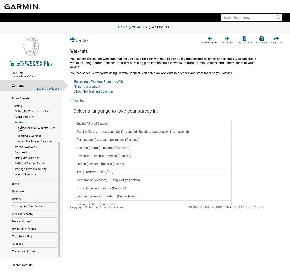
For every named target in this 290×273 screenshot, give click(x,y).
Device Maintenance (24, 228)
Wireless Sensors (22, 213)
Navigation (18, 191)
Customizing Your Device (27, 206)
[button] (210, 40)
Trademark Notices (23, 251)
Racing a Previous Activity (31, 169)
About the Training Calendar (35, 141)
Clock (15, 184)
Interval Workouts (26, 147)
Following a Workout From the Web (36, 129)
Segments (21, 152)
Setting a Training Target (30, 163)
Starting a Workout (29, 135)
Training (17, 106)
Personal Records (25, 174)
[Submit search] (278, 17)
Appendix (17, 243)
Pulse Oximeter (21, 98)
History (16, 199)
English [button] (81, 40)
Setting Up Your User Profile (32, 111)
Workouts (21, 122)
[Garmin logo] (22, 6)
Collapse (53, 88)
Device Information (23, 221)
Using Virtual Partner (27, 158)
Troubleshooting (22, 236)
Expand (41, 88)
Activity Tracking (25, 116)
